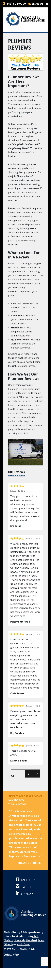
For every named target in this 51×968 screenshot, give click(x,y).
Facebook (27, 880)
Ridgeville (8, 944)
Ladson (41, 940)
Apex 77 (18, 954)
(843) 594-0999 (15, 3)
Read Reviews (16, 799)
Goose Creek (31, 940)
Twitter (26, 887)
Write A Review (16, 475)
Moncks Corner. (23, 944)
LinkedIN (27, 894)
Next (36, 777)
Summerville (19, 940)
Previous (28, 777)
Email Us (37, 3)
